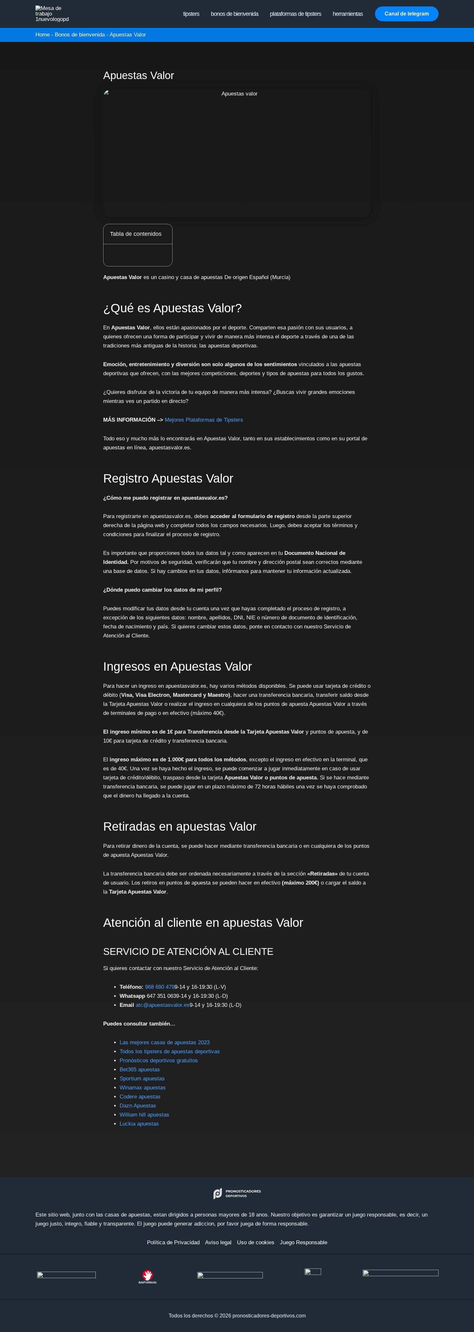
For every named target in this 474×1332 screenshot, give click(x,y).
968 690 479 (159, 987)
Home (42, 35)
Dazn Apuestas (138, 1106)
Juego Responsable (303, 1242)
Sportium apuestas (142, 1079)
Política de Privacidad (173, 1242)
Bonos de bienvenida (234, 14)
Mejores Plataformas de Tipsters (204, 420)
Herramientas (348, 14)
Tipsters (191, 14)
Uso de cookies (255, 1242)
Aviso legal (218, 1242)
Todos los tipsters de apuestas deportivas (170, 1051)
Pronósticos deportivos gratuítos (159, 1060)
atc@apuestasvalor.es (163, 1005)
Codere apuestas (140, 1097)
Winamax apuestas (143, 1088)
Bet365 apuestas (140, 1070)
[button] (407, 13)
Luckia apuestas (139, 1124)
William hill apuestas (144, 1115)
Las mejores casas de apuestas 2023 (165, 1042)
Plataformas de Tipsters (295, 14)
